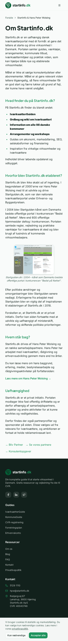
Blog (7, 554)
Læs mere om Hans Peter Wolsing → (28, 378)
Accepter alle (38, 635)
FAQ (7, 559)
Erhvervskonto (13, 532)
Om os (8, 548)
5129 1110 (15, 585)
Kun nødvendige (16, 635)
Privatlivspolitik (13, 570)
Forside (9, 17)
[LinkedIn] (16, 495)
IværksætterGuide (15, 511)
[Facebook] (8, 495)
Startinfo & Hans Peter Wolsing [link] (33, 17)
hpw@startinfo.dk (19, 590)
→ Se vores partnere (38, 444)
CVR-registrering (14, 522)
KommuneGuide (13, 517)
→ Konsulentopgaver (18, 451)
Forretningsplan (13, 527)
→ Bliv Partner (14, 444)
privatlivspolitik (20, 628)
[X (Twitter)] (24, 495)
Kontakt (9, 564)
